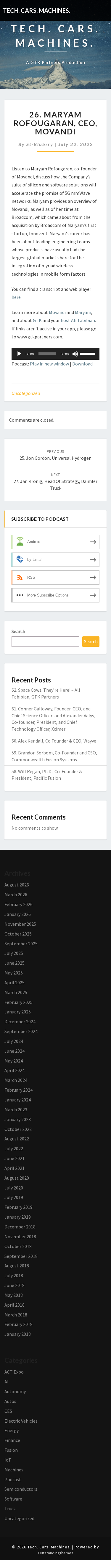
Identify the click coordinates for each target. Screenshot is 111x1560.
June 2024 (14, 1051)
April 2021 (14, 1168)
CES (8, 1411)
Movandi (57, 312)
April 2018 (14, 1305)
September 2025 (21, 944)
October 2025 (18, 934)
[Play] (19, 354)
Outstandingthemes (55, 1553)
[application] (55, 354)
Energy (11, 1430)
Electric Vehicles (21, 1421)
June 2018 (14, 1285)
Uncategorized (26, 393)
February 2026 (18, 904)
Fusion (11, 1450)
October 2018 (18, 1246)
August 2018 (16, 1266)
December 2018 (20, 1227)
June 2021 (14, 1158)
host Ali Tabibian (78, 320)
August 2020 (16, 1178)
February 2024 (18, 1090)
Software (13, 1499)
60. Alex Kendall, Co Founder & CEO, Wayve (54, 741)
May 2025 (13, 973)
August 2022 (16, 1139)
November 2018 (20, 1236)
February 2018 (18, 1324)
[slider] (88, 353)
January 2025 (17, 1012)
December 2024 (20, 1021)
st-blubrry (39, 144)
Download (82, 364)
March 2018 (15, 1315)
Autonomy (15, 1391)
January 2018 (17, 1334)
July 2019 (13, 1197)
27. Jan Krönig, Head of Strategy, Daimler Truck (55, 481)
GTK (37, 320)
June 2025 (14, 963)
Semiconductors (20, 1489)
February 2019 (18, 1207)
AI (6, 1382)
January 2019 (17, 1217)
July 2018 (13, 1275)
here (16, 297)
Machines (13, 1470)
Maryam (83, 312)
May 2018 (13, 1295)
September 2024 (21, 1031)
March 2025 (15, 992)
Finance (12, 1440)
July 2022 (13, 1148)
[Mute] (75, 354)
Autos (10, 1401)
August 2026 (16, 885)
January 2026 (17, 914)
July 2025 (13, 953)
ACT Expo (14, 1372)
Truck (10, 1509)
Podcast (12, 1479)
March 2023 (15, 1109)
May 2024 (13, 1061)
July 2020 (13, 1188)
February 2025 (18, 1002)
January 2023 (17, 1119)
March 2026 (15, 894)
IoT (7, 1460)
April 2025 (14, 982)
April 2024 (14, 1070)
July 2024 (13, 1041)
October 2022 (18, 1129)
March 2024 (15, 1080)
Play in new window (49, 364)
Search (18, 631)
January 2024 (17, 1100)
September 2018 (21, 1256)
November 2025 (20, 924)
